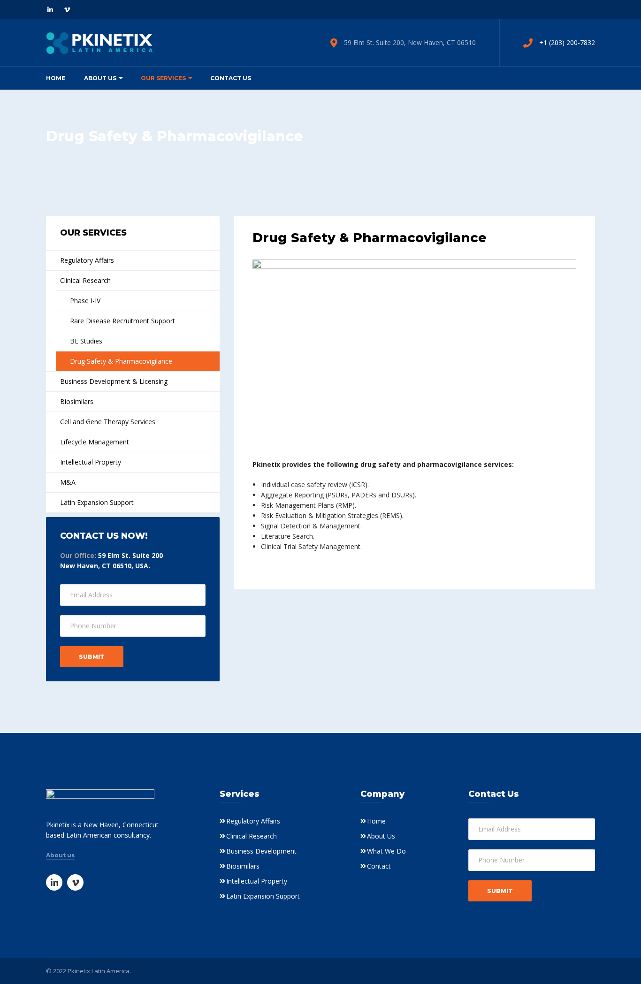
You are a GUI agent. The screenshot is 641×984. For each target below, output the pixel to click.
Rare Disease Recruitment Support (122, 320)
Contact (379, 866)
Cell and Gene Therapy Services (107, 421)
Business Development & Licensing (114, 381)
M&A (68, 482)
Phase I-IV (85, 300)
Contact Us (230, 78)
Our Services (163, 78)
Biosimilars (76, 401)
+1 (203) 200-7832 (567, 42)
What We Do (386, 851)
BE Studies (86, 340)
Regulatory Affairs (87, 260)
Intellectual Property (90, 462)
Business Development (261, 851)
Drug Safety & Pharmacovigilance (121, 361)
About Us (100, 78)
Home (55, 78)
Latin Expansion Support (97, 502)
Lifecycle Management (94, 441)
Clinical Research (85, 280)
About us (60, 855)
